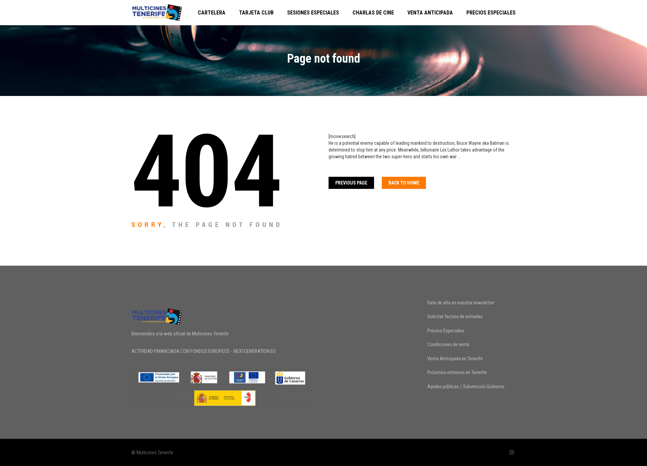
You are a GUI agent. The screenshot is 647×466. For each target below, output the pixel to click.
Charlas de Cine (373, 12)
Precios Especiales (491, 12)
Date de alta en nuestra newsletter (460, 303)
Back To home (404, 183)
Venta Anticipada (430, 12)
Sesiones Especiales (313, 12)
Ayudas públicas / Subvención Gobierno (465, 387)
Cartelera (211, 12)
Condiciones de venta (448, 344)
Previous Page (351, 183)
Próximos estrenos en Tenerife (457, 372)
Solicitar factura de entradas (455, 316)
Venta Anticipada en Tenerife (455, 359)
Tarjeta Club (256, 12)
